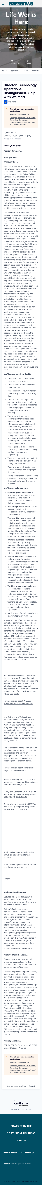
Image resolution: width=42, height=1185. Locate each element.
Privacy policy (15, 1109)
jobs (26, 71)
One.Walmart (22, 770)
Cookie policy (26, 1109)
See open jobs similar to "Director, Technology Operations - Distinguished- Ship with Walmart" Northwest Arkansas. (23, 121)
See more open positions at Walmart (21, 1086)
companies (15, 71)
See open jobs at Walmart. (20, 114)
